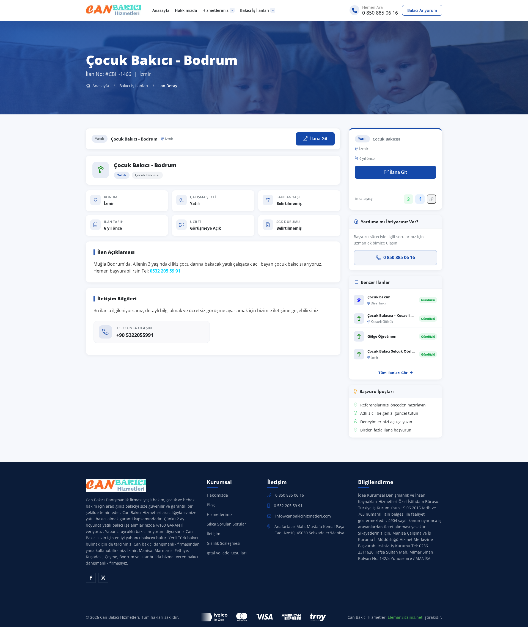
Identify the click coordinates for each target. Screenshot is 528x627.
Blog (211, 504)
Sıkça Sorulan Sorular (226, 524)
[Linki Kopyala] (431, 199)
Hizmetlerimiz (215, 10)
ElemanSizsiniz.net (405, 617)
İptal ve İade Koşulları (227, 553)
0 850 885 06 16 (399, 257)
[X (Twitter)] (103, 578)
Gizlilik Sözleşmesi (223, 543)
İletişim (213, 533)
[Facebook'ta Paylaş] (420, 199)
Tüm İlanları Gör (393, 372)
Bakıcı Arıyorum (422, 10)
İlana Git (318, 139)
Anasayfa (160, 10)
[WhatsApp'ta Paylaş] (408, 199)
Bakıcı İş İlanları (254, 10)
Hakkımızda (186, 10)
